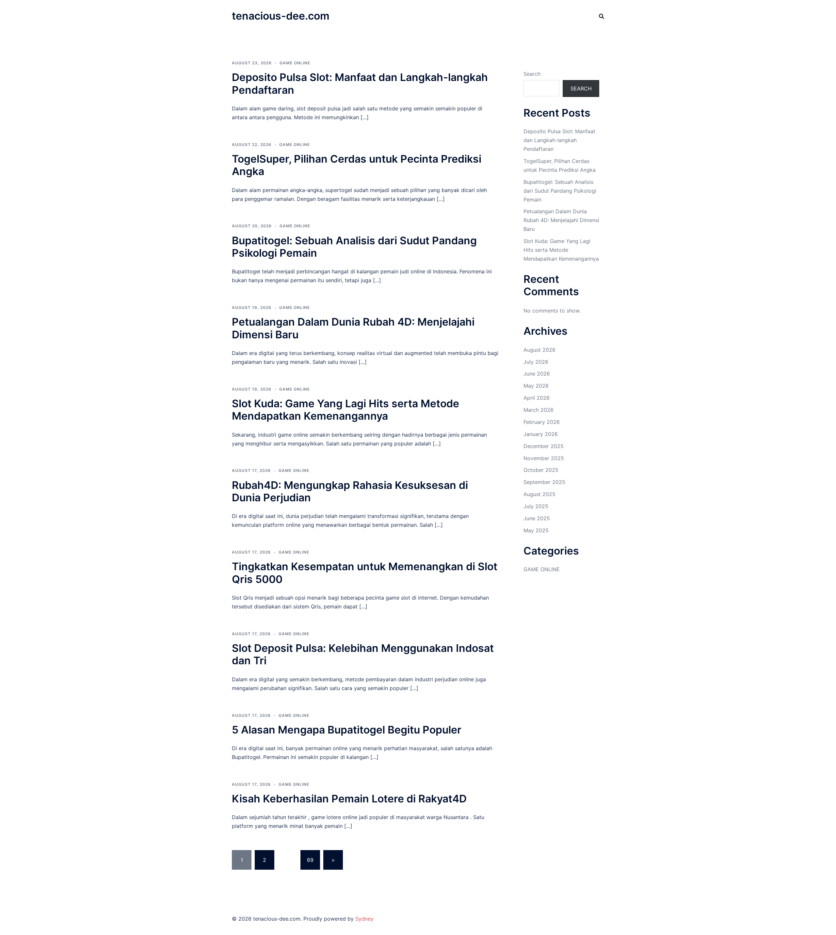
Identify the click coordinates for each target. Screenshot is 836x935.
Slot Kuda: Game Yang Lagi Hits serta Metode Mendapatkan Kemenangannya (345, 409)
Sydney (364, 918)
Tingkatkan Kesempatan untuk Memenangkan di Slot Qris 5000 (364, 572)
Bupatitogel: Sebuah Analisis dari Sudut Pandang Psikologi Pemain (354, 246)
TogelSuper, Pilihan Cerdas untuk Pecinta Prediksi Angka (356, 165)
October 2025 (540, 470)
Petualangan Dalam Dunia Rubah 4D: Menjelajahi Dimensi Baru (353, 328)
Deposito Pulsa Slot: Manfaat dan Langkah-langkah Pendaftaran (360, 83)
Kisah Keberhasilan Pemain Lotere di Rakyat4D (349, 798)
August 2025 (539, 494)
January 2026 (540, 434)
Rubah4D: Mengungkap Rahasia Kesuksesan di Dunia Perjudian (350, 491)
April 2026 (536, 398)
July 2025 (535, 506)
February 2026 (541, 422)
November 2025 (543, 458)
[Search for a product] (601, 16)
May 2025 (536, 530)
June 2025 (536, 518)
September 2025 (544, 482)
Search (531, 74)
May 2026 (536, 385)
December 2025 (543, 446)
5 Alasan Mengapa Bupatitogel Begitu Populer (346, 729)
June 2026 (536, 373)
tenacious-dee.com (281, 15)
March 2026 (538, 410)
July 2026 (535, 362)
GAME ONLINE (295, 62)
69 (310, 860)
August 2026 (539, 350)
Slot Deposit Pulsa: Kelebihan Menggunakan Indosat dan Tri (363, 654)
